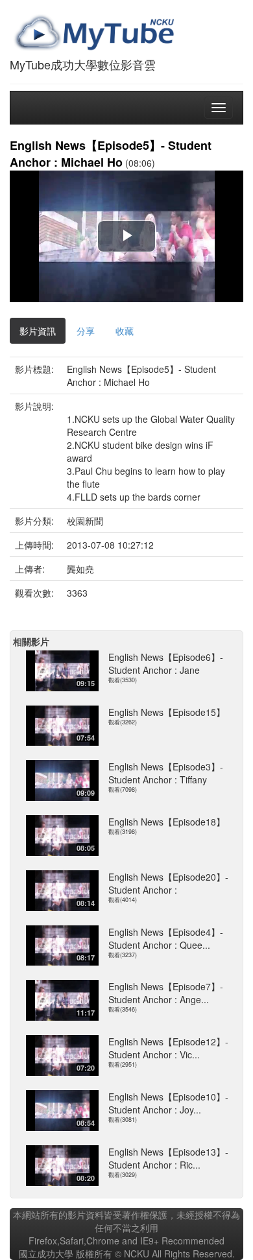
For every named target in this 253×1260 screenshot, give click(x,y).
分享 (86, 330)
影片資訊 (37, 330)
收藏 (124, 330)
